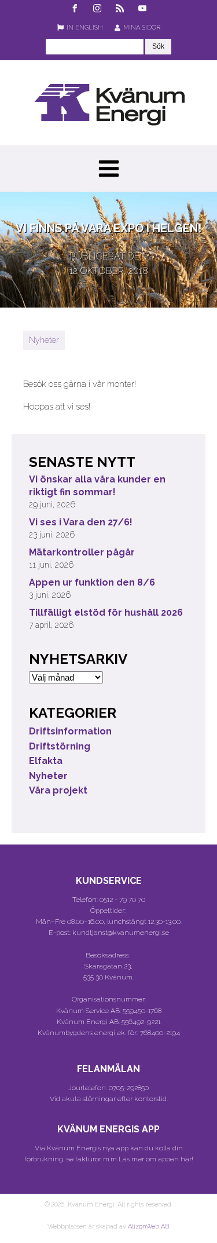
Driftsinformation (70, 731)
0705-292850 (129, 1088)
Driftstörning (59, 746)
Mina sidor (141, 27)
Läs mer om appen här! (156, 1159)
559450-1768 (142, 1011)
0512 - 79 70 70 (122, 899)
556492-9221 (141, 1022)
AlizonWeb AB (148, 1226)
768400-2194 (160, 1033)
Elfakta (45, 760)
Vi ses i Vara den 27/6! (81, 522)
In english (85, 27)
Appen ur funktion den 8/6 (92, 582)
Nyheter (44, 340)
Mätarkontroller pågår (82, 552)
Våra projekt (58, 790)
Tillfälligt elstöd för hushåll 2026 (106, 612)
